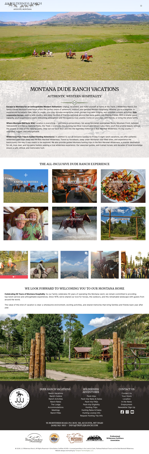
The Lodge (55, 404)
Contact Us (127, 393)
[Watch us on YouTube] (132, 412)
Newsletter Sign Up (126, 407)
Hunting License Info (91, 413)
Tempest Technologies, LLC (84, 450)
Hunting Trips (91, 407)
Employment (126, 404)
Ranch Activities (56, 399)
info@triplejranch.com (83, 425)
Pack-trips (91, 396)
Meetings (56, 410)
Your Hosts (127, 396)
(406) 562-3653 (58, 425)
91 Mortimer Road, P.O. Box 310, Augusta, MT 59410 (74, 423)
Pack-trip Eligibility (91, 404)
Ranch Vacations (55, 393)
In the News (126, 401)
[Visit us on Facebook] (122, 412)
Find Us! (123, 231)
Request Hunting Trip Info (91, 415)
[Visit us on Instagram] (127, 412)
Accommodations (55, 407)
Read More (26, 193)
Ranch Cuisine (56, 396)
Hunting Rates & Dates (91, 410)
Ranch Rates (55, 401)
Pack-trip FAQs (91, 401)
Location (126, 399)
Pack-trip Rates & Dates (91, 399)
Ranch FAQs (56, 413)
